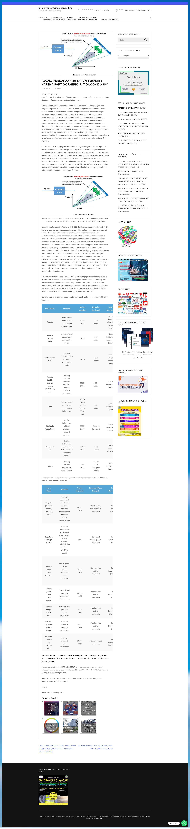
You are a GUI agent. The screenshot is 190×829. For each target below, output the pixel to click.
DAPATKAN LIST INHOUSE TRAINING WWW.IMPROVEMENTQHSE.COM (70, 19)
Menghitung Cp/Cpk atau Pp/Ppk (129, 119)
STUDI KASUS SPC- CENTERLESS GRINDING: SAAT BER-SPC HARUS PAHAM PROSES (133, 164)
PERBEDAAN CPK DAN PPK (128, 108)
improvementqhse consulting (56, 7)
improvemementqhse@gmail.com (138, 10)
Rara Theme (146, 816)
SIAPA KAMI (43, 18)
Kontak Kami (57, 18)
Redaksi (70, 18)
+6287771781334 (102, 10)
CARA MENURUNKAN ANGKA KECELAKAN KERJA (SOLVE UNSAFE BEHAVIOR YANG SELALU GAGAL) (57, 749)
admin (59, 89)
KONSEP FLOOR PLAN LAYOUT (129, 171)
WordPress (100, 818)
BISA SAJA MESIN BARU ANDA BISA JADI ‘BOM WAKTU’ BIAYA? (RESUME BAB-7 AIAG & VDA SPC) (133, 181)
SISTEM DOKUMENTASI (110, 19)
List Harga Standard (87, 18)
